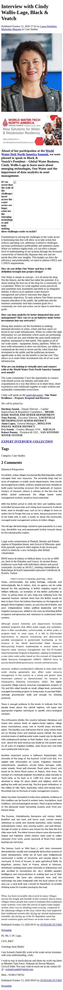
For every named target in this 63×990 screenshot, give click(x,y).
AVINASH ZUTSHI (51, 924)
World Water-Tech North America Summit (27, 152)
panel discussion (34, 395)
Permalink (6, 930)
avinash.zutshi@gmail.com (19, 969)
